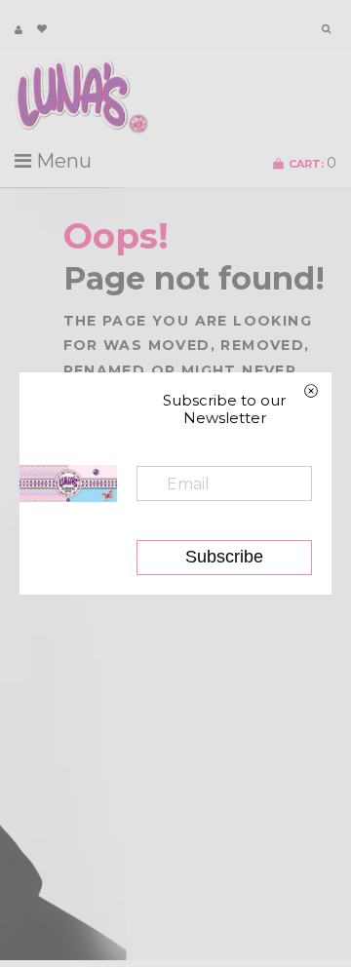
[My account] (18, 29)
